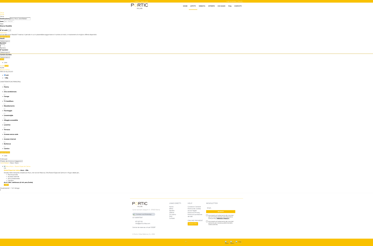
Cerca (2, 12)
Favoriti (240, 1)
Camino (6, 148)
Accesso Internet (10, 139)
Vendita (202, 6)
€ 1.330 (8, 182)
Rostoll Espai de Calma (12, 170)
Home (185, 6)
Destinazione (4, 19)
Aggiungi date (5, 36)
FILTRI (2, 14)
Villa (6, 78)
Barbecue (7, 144)
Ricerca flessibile (6, 26)
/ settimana (15, 182)
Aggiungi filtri (5, 152)
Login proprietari (231, 1)
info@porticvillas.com (142, 223)
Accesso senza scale (11, 134)
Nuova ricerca (4, 70)
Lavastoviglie (8, 115)
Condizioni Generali (194, 207)
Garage (6, 96)
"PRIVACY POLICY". (223, 218)
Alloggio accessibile (11, 120)
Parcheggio (8, 111)
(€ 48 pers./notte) (26, 182)
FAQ (229, 6)
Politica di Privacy (194, 212)
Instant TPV (193, 224)
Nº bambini (4, 50)
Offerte (211, 6)
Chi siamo (221, 6)
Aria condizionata (10, 92)
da (5, 182)
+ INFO (6, 185)
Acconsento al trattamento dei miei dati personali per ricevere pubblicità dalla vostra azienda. (221, 223)
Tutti (7, 75)
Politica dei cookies (194, 209)
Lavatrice (7, 125)
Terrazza (7, 129)
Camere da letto (6, 55)
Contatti (238, 6)
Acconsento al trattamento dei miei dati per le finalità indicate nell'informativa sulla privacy (221, 216)
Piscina (6, 87)
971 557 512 (139, 221)
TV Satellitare (8, 101)
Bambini (3, 43)
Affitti (193, 6)
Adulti (2, 38)
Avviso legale (192, 210)
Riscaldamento (9, 106)
